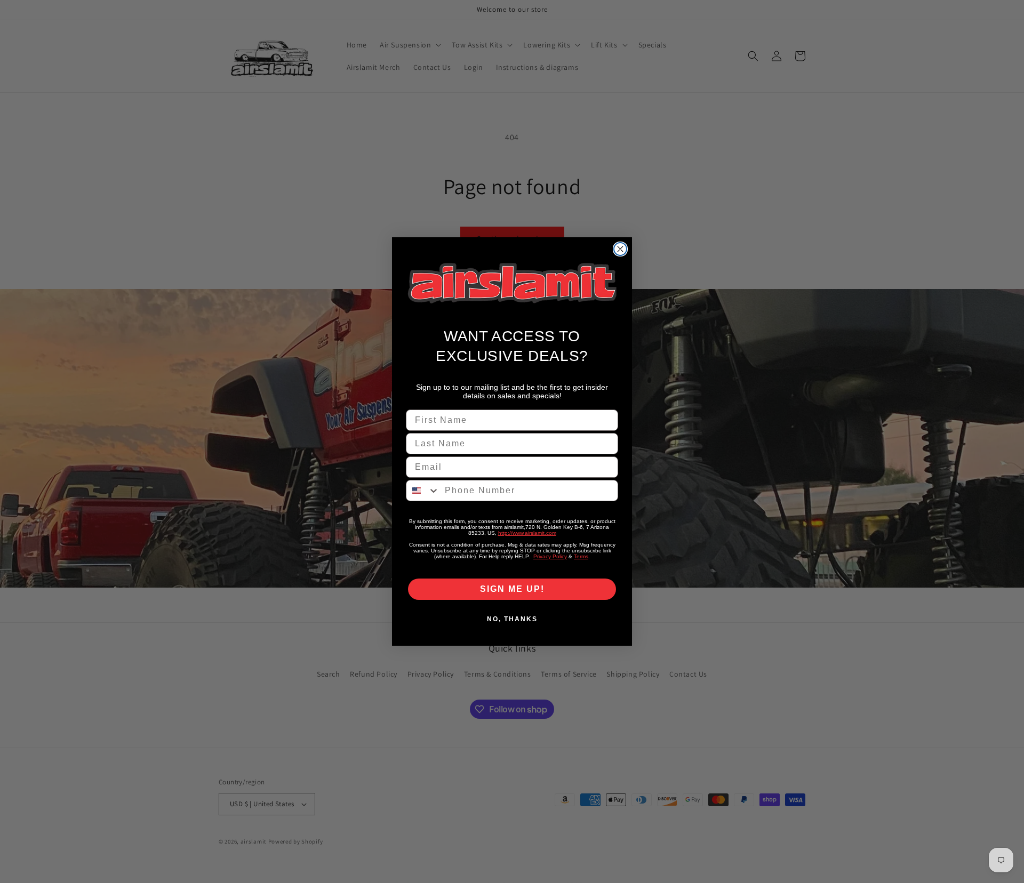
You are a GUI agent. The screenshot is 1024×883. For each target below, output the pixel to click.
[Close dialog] (620, 249)
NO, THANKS (512, 619)
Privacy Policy (550, 556)
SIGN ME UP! (512, 588)
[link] (512, 283)
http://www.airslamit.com (527, 533)
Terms (581, 556)
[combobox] (422, 490)
